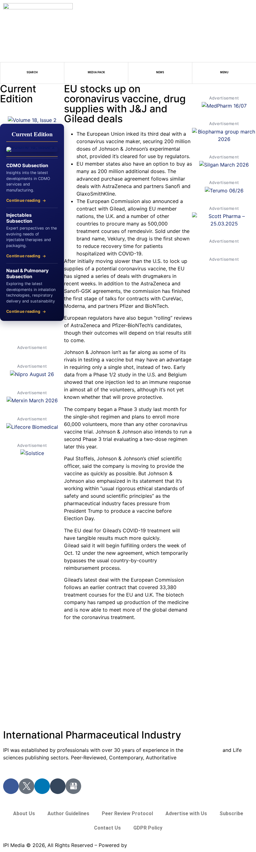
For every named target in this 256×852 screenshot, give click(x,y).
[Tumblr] (58, 786)
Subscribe (231, 813)
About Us (24, 813)
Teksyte (138, 845)
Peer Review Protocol (127, 813)
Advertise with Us (186, 813)
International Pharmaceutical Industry (92, 735)
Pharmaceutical (203, 750)
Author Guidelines (68, 813)
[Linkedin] (42, 786)
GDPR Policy (147, 828)
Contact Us (107, 828)
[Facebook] (11, 786)
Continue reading (23, 200)
